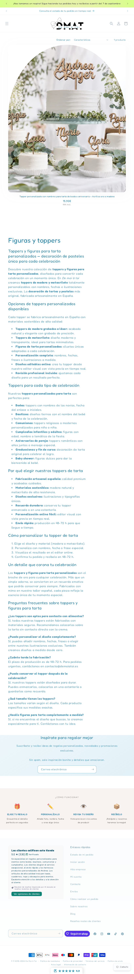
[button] (6, 23)
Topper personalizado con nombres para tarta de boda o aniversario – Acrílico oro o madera (66, 196)
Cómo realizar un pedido (84, 899)
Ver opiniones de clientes (27, 894)
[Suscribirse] (92, 769)
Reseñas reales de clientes (85, 921)
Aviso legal (56, 964)
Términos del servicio (95, 961)
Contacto (75, 884)
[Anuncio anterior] (6, 3)
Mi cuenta (75, 876)
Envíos (74, 891)
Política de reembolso (50, 961)
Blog (72, 913)
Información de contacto (75, 964)
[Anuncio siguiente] (127, 3)
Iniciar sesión (77, 862)
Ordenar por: (63, 39)
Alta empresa (77, 869)
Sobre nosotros (78, 906)
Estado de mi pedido (81, 854)
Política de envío (115, 961)
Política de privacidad (72, 961)
